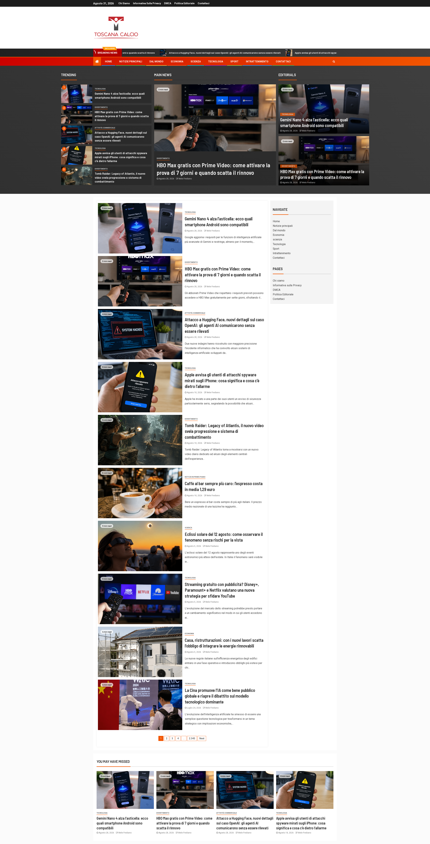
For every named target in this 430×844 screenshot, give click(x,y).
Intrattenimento (257, 61)
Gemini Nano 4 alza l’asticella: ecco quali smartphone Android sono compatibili (122, 823)
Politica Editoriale (184, 3)
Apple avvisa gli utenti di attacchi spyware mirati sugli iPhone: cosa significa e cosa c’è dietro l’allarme (281, 52)
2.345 (192, 738)
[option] (106, 94)
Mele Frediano (185, 183)
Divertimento (101, 107)
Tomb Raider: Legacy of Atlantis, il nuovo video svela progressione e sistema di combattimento (120, 177)
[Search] (334, 61)
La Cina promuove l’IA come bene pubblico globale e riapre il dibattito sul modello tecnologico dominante (220, 696)
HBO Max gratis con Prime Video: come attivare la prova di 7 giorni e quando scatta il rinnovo (122, 116)
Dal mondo (156, 61)
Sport (234, 61)
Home (108, 61)
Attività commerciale (105, 128)
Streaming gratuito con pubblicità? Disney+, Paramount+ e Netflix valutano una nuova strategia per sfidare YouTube (222, 590)
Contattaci (203, 3)
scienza (196, 61)
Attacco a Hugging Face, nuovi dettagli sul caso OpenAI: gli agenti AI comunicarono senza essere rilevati (156, 52)
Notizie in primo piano (195, 477)
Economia (177, 61)
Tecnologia (215, 61)
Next (201, 738)
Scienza (188, 528)
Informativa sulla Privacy (147, 3)
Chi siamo (124, 3)
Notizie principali (130, 61)
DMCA (167, 3)
